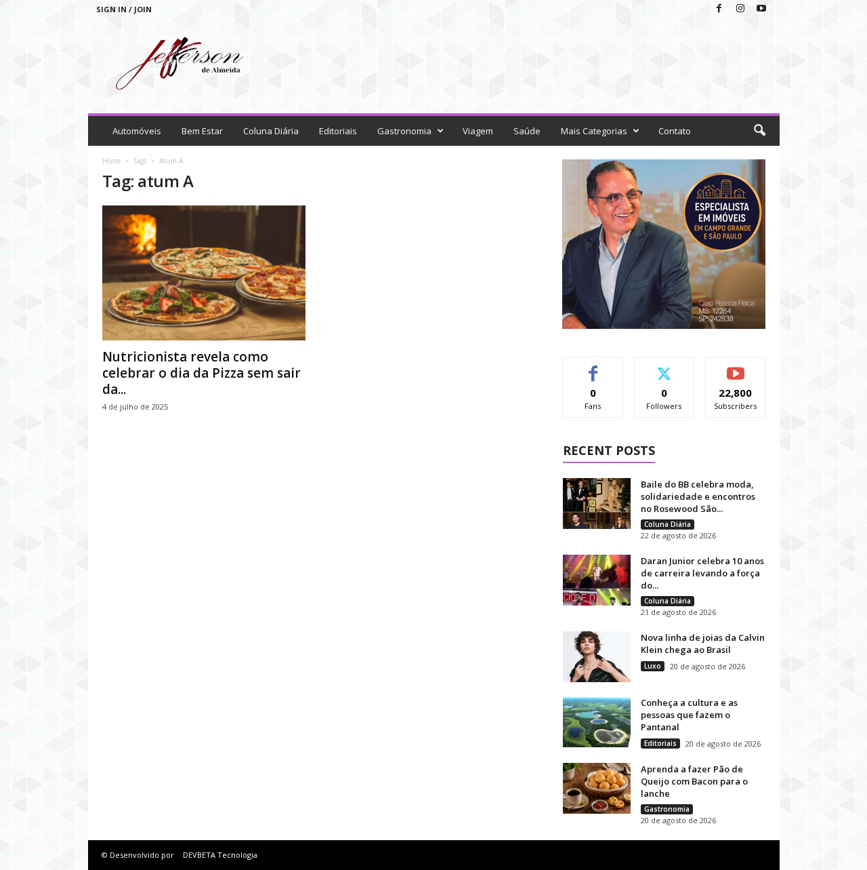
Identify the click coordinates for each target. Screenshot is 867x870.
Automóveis (136, 131)
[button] (759, 131)
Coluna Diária (271, 131)
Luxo (652, 666)
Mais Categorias (594, 131)
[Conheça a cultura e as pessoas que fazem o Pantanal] (597, 721)
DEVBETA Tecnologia (220, 855)
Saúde (527, 131)
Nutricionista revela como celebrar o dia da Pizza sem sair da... (201, 373)
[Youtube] (761, 9)
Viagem (478, 131)
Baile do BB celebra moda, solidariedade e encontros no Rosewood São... (698, 496)
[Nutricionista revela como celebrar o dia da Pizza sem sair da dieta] (203, 272)
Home (111, 160)
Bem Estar (202, 131)
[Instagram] (740, 9)
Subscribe (736, 367)
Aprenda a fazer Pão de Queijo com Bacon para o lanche (694, 781)
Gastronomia (404, 131)
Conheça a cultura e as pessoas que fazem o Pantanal (689, 714)
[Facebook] (719, 9)
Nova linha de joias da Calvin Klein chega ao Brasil (703, 643)
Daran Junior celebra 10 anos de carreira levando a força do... (702, 573)
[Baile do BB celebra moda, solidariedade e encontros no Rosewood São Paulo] (597, 503)
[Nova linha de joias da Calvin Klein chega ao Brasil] (597, 656)
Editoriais (338, 131)
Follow (664, 367)
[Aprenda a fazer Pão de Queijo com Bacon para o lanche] (597, 788)
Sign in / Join (124, 9)
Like (593, 367)
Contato (674, 131)
